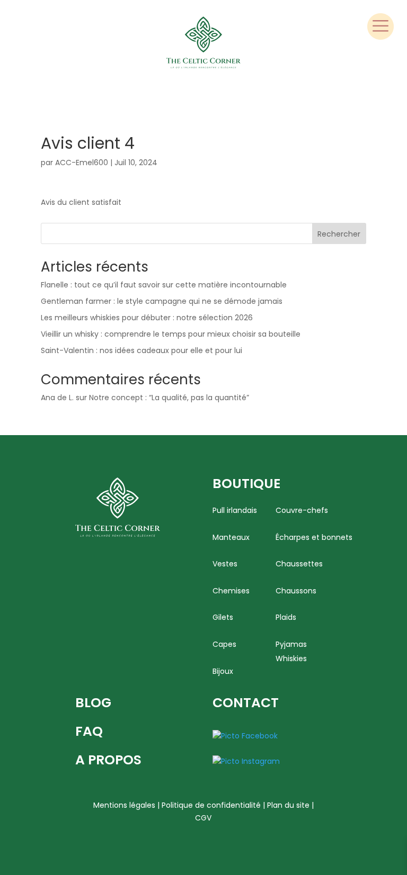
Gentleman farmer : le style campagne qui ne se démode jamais (161, 301)
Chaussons (296, 591)
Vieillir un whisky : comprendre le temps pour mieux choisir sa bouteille (170, 334)
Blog (93, 702)
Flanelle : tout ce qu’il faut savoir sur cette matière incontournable (164, 284)
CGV (203, 818)
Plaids (286, 617)
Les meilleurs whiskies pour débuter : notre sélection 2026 (147, 317)
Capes (224, 644)
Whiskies (291, 658)
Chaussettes (299, 564)
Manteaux (231, 537)
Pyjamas (291, 644)
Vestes (225, 564)
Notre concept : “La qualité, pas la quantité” (169, 397)
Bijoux (223, 671)
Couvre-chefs (302, 510)
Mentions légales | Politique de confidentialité (177, 805)
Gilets (223, 617)
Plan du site (288, 805)
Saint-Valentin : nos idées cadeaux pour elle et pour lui (141, 350)
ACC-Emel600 (81, 162)
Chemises (231, 591)
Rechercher (338, 234)
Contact (246, 702)
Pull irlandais (235, 510)
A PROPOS (108, 760)
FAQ (89, 731)
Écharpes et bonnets (314, 537)
